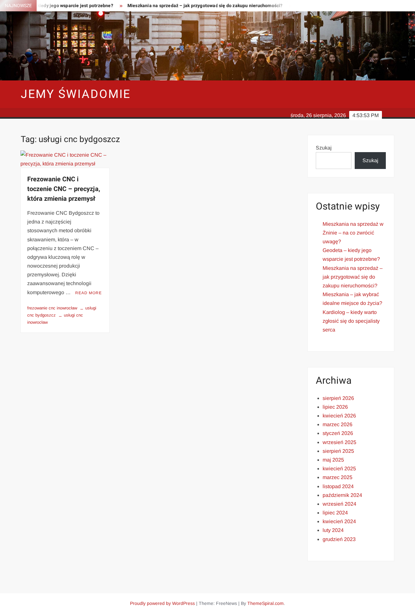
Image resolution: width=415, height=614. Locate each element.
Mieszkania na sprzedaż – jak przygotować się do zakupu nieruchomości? (194, 5)
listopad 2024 (338, 486)
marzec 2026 (337, 424)
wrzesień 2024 (339, 504)
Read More (88, 293)
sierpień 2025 (338, 451)
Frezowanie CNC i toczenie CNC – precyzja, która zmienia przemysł (63, 189)
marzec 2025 (337, 477)
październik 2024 (342, 495)
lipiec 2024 (335, 512)
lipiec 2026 (335, 407)
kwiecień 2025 (339, 468)
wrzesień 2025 (339, 442)
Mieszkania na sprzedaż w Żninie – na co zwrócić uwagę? (353, 232)
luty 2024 (333, 530)
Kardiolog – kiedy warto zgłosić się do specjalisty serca (351, 320)
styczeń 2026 (338, 433)
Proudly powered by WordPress (162, 603)
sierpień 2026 (338, 398)
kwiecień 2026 (339, 415)
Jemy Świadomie (76, 94)
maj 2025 (333, 460)
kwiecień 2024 (339, 521)
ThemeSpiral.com (265, 603)
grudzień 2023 (339, 539)
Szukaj (324, 147)
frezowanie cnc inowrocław (52, 308)
